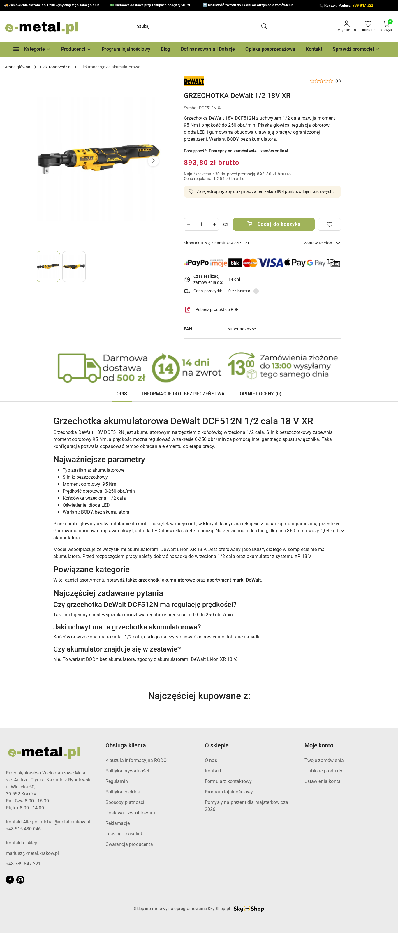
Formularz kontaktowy (228, 781)
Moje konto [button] (318, 745)
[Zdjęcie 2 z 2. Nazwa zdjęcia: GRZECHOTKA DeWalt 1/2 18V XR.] (74, 266)
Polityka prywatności (127, 771)
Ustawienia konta (322, 781)
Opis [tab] (122, 394)
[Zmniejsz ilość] (188, 224)
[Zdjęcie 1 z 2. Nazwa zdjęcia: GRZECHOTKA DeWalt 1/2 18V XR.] (48, 266)
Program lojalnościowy (229, 792)
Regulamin (116, 781)
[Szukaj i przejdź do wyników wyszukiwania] (264, 26)
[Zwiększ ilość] (214, 224)
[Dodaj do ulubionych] (329, 224)
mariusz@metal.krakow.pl (32, 853)
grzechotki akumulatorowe (166, 580)
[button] (76, 49)
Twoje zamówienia (324, 760)
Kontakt (213, 771)
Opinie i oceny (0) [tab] (260, 394)
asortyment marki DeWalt (234, 580)
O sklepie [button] (217, 745)
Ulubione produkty (323, 771)
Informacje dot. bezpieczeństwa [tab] (183, 394)
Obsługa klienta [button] (125, 745)
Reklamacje (117, 823)
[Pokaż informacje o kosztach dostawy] (256, 291)
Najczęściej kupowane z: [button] (199, 695)
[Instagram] (20, 880)
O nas (211, 760)
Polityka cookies (122, 792)
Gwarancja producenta (129, 844)
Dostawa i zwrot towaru (130, 813)
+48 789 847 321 (23, 864)
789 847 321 (363, 5)
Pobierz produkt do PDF (217, 309)
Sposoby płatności (125, 802)
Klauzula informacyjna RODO (136, 760)
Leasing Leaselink (124, 834)
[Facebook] (10, 880)
